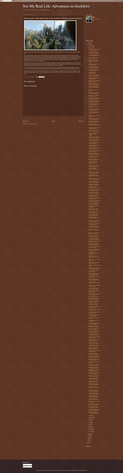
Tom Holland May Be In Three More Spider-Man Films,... (93, 148)
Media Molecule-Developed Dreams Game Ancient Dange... (93, 61)
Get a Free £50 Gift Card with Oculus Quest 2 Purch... (93, 407)
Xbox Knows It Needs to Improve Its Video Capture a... (93, 230)
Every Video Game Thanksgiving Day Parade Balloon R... (93, 253)
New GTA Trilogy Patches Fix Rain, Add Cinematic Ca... (93, 104)
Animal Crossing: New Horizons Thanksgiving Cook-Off (94, 250)
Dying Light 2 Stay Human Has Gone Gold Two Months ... (94, 101)
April (89, 426)
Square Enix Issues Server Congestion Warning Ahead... (94, 84)
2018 (89, 437)
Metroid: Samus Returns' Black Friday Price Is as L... (94, 263)
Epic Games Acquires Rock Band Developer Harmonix (93, 368)
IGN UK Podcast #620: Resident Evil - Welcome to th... (93, 218)
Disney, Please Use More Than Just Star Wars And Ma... (94, 201)
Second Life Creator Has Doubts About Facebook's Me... (94, 99)
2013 (89, 442)
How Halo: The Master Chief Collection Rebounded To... (93, 279)
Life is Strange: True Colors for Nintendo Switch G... (94, 313)
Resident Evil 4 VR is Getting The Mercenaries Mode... (93, 376)
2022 (89, 42)
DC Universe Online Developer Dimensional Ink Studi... (93, 173)
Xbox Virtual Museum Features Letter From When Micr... (94, 324)
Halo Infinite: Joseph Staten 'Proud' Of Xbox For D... (93, 379)
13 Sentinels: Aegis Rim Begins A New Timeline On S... (94, 140)
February (90, 429)
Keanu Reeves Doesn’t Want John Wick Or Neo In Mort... (94, 410)
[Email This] (39, 77)
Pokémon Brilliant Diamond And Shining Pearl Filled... (94, 128)
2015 (89, 439)
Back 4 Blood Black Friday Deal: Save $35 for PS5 (93, 215)
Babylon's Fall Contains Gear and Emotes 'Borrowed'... (93, 236)
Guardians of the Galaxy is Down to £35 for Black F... (93, 413)
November (90, 47)
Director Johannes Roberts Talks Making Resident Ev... (94, 299)
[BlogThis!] (40, 77)
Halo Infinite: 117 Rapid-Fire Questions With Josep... (93, 304)
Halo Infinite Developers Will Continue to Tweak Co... (93, 143)
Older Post (81, 121)
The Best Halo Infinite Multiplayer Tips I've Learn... (94, 187)
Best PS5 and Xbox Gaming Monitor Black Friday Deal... (94, 244)
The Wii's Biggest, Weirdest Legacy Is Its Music (93, 315)
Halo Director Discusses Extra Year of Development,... (93, 373)
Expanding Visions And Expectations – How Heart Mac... (93, 256)
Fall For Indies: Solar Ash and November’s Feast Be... (93, 196)
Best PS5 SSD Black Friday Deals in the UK (93, 291)
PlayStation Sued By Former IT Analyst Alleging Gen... (94, 359)
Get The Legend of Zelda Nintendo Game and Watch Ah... (93, 175)
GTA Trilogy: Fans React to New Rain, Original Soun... (94, 50)
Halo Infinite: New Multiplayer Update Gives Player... (93, 110)
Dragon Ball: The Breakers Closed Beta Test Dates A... (94, 326)
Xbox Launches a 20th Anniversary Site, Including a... (93, 387)
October (90, 415)
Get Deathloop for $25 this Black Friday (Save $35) (93, 391)
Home (53, 121)
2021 (89, 44)
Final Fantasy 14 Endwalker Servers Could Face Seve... (93, 67)
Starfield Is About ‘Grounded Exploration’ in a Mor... (93, 96)
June (89, 422)
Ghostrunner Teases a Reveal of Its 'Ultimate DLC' (94, 351)
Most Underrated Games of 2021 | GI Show (93, 271)
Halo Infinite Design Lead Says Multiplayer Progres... (94, 151)
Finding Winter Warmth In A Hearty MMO (93, 321)
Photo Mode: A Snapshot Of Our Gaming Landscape (94, 307)
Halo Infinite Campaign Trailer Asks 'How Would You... (93, 55)
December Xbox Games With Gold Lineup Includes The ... (94, 357)
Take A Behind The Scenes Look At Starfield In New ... (93, 53)
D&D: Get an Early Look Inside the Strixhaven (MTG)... (94, 294)
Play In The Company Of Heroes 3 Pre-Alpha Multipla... (92, 134)
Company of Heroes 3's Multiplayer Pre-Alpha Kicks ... (93, 125)
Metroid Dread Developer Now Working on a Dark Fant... (93, 93)
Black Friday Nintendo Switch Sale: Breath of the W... (93, 233)
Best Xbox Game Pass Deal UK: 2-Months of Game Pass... (93, 113)
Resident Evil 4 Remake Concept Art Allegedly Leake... (92, 162)
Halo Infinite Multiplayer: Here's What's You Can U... (94, 340)
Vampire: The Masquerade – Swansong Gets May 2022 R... (93, 87)
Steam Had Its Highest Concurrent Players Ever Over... (93, 169)
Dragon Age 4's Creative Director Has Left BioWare (93, 354)
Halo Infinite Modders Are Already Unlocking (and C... (93, 396)
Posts (25, 464)
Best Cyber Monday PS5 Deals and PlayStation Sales (94, 166)
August (89, 419)
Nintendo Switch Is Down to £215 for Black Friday (93, 209)
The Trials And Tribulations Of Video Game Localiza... (93, 332)
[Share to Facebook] (42, 77)
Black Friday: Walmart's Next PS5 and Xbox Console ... (93, 190)
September (90, 417)
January (90, 431)
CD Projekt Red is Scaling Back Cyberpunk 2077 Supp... (94, 137)
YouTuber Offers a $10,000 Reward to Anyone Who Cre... (94, 239)
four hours (75, 72)
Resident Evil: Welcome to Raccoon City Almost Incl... (93, 348)
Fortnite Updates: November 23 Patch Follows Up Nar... (94, 370)
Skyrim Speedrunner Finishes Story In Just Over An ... (93, 131)
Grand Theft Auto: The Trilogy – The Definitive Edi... (94, 65)
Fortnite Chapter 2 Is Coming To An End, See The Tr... (94, 337)
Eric (94, 17)
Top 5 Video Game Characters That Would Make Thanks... (93, 268)
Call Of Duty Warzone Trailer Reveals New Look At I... (93, 70)
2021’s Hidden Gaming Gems (93, 296)
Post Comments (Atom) (32, 123)
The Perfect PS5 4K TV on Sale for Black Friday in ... (94, 310)
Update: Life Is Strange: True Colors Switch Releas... (93, 160)
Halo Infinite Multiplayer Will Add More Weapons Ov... (94, 286)
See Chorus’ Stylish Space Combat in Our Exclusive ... (93, 343)
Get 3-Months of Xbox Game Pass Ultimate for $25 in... (93, 227)
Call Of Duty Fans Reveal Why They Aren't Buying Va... (94, 119)
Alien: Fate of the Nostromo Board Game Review (93, 58)
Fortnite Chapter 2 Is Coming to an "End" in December (94, 335)
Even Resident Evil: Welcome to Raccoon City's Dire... (93, 346)
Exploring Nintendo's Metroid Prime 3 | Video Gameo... (93, 182)
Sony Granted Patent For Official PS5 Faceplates (93, 399)
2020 (89, 433)
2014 (89, 440)
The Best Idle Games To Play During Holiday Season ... (93, 212)
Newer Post (26, 121)
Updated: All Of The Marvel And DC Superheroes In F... (94, 198)
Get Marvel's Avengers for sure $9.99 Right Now (94, 78)
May (89, 424)
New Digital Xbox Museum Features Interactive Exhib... (94, 393)
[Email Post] (37, 76)
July (89, 420)
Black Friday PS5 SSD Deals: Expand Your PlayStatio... (93, 204)
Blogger (85, 470)
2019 (89, 435)
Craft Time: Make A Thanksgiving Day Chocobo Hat (93, 282)
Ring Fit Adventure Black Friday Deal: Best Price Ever (94, 221)
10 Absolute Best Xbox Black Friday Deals (93, 207)
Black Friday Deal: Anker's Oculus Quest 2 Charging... (93, 193)
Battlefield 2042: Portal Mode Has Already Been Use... (93, 224)
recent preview (63, 72)
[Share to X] (41, 77)
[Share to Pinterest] (44, 77)
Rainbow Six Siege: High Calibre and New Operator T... (94, 81)
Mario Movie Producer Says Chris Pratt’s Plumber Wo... (93, 384)
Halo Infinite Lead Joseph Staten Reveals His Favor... (93, 381)
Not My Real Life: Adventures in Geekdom (56, 5)
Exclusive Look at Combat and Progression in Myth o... (94, 301)
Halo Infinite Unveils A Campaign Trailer (92, 73)
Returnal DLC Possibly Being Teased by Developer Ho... (93, 185)
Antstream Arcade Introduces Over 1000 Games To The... (94, 122)
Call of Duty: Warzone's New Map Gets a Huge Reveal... (93, 76)
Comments (26, 466)
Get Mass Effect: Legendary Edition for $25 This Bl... (93, 405)
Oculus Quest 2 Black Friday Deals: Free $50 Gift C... (93, 329)
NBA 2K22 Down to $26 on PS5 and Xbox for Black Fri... (94, 242)
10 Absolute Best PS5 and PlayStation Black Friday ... (93, 274)
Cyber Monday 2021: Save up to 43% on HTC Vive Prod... (94, 179)
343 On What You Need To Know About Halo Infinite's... (94, 289)
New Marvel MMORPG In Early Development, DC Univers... (94, 154)
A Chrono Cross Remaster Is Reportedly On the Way (93, 365)
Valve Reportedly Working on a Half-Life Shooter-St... (94, 146)
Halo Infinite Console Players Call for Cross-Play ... (93, 157)
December (90, 46)
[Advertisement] (53, 118)
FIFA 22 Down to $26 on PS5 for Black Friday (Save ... (94, 247)
